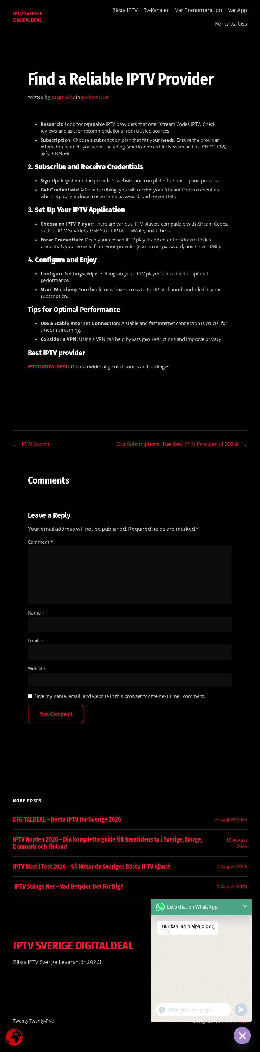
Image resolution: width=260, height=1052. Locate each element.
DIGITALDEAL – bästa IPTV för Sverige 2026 (67, 819)
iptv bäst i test (95, 97)
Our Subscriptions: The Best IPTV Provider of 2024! (177, 444)
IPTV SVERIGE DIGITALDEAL (27, 16)
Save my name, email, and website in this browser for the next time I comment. (119, 696)
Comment (40, 542)
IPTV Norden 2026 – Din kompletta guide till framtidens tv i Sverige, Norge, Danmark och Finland (108, 843)
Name (36, 613)
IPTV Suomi (35, 444)
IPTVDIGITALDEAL (48, 366)
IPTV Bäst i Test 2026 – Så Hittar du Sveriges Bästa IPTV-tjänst (91, 866)
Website (36, 668)
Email (35, 640)
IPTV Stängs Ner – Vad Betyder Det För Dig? (68, 886)
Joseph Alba (62, 97)
